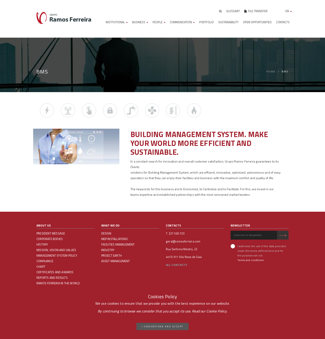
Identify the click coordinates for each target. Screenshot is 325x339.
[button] (220, 11)
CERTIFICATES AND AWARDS (55, 272)
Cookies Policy (162, 296)
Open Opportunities (257, 22)
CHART (40, 266)
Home (271, 72)
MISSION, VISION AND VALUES (56, 250)
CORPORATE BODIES (49, 239)
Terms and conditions (250, 260)
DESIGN (106, 233)
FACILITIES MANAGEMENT (118, 244)
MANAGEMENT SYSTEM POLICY (56, 255)
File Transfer (257, 11)
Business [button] (139, 22)
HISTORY (42, 244)
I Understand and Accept (162, 326)
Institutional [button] (116, 22)
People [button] (158, 22)
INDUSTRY (108, 250)
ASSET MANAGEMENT (115, 261)
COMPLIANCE (44, 261)
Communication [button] (181, 22)
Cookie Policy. (216, 311)
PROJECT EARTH (111, 255)
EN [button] (287, 11)
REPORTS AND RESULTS (52, 277)
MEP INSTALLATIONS (114, 239)
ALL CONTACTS (176, 264)
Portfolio (206, 22)
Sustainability (228, 22)
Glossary (233, 11)
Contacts (283, 22)
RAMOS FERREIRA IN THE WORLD (58, 283)
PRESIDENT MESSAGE (50, 233)
